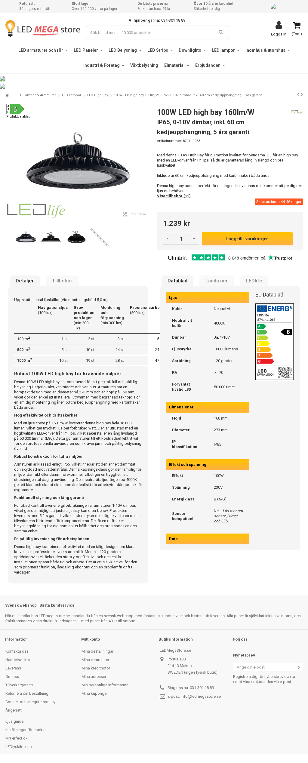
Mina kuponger (95, 693)
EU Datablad (269, 294)
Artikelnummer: (169, 141)
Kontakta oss (17, 651)
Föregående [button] (8, 162)
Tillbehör (62, 280)
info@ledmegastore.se (201, 696)
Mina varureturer (95, 659)
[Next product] (302, 94)
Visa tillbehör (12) (174, 196)
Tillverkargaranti (19, 685)
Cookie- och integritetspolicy (30, 702)
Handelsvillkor (17, 659)
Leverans (13, 668)
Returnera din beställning (26, 693)
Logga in (278, 34)
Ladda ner (216, 280)
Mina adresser (94, 676)
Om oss (12, 676)
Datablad (177, 280)
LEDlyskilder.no (18, 746)
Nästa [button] (147, 162)
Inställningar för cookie (25, 730)
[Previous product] (298, 94)
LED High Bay (97, 95)
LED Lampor (71, 95)
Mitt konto (90, 639)
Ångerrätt (13, 710)
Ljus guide (14, 721)
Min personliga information (105, 685)
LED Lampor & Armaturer (36, 95)
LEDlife (254, 280)
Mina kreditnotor (96, 668)
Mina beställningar (97, 651)
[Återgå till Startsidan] (7, 95)
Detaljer (25, 280)
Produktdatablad (18, 116)
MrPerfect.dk (16, 738)
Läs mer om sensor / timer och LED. (228, 516)
